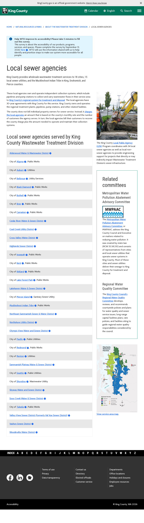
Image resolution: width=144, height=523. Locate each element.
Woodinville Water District (22, 432)
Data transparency (51, 477)
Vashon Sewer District (20, 423)
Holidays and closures (119, 477)
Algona (20, 161)
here (23, 49)
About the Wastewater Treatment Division (66, 27)
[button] (141, 3)
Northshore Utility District (22, 322)
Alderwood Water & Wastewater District (29, 153)
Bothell (20, 195)
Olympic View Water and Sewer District (29, 330)
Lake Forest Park (25, 280)
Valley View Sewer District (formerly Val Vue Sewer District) (38, 415)
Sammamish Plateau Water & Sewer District (31, 364)
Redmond (21, 347)
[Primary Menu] (139, 10)
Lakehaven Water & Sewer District (26, 288)
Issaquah (21, 254)
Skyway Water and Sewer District (26, 390)
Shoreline (21, 381)
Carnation (21, 212)
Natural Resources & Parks (29, 27)
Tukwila (20, 407)
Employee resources (119, 481)
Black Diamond (24, 187)
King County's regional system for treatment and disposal (37, 100)
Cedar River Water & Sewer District (26, 220)
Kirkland (20, 271)
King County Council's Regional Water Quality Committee (114, 297)
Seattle (20, 373)
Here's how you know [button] (96, 3)
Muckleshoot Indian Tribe (22, 305)
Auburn (20, 170)
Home (9, 27)
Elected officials (83, 477)
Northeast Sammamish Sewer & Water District (32, 314)
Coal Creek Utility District (22, 229)
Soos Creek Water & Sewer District (26, 398)
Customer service (84, 481)
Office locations (117, 473)
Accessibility (12, 504)
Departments (115, 469)
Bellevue (21, 178)
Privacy (45, 473)
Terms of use (48, 469)
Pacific (20, 339)
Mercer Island (23, 297)
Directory (80, 473)
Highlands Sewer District (21, 246)
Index (11, 453)
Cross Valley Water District (22, 237)
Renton (20, 356)
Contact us (81, 469)
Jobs (111, 485)
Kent (19, 263)
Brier (19, 203)
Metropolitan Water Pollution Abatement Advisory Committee (114, 222)
